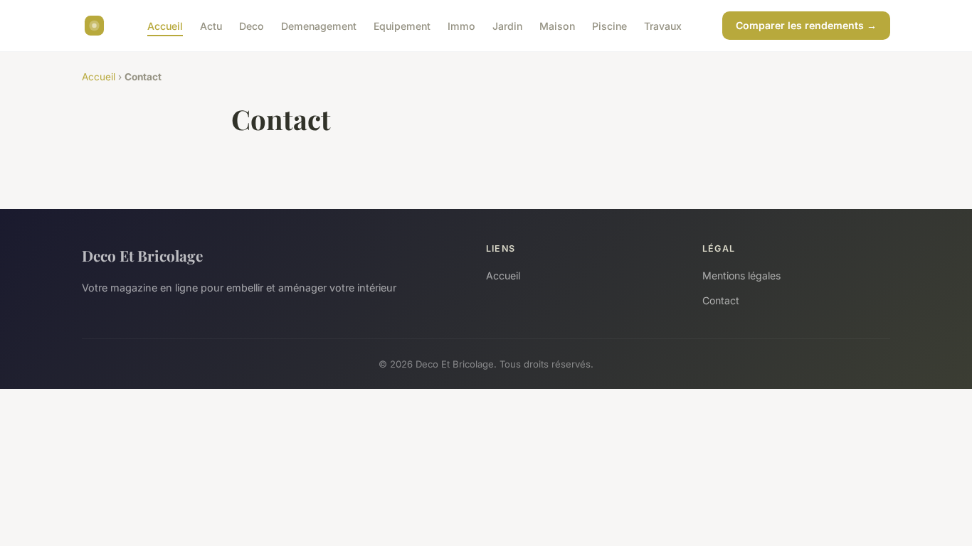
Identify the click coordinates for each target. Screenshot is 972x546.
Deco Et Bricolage (142, 255)
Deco (251, 25)
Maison (557, 25)
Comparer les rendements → (806, 25)
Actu (211, 25)
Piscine (609, 25)
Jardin (507, 25)
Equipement (402, 25)
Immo (461, 25)
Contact (720, 300)
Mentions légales (741, 275)
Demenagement (318, 25)
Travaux (663, 25)
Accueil (165, 25)
